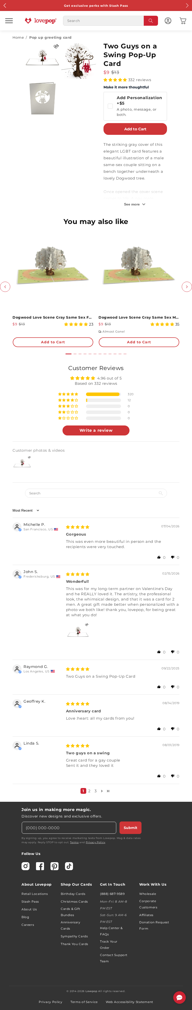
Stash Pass (30, 901)
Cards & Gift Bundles (70, 912)
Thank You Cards (74, 944)
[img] (78, 527)
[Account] (168, 21)
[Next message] (187, 5)
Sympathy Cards (74, 936)
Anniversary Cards (70, 925)
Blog (25, 917)
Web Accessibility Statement (129, 1002)
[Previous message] (5, 5)
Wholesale (147, 894)
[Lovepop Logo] (40, 21)
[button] (9, 20)
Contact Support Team (114, 958)
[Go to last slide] (5, 287)
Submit (130, 827)
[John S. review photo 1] (78, 633)
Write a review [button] (96, 430)
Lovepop (92, 991)
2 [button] (89, 791)
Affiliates (146, 915)
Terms (74, 842)
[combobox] (110, 21)
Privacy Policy (95, 842)
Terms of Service (84, 1002)
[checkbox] (135, 106)
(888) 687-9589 (112, 894)
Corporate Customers (148, 904)
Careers (28, 925)
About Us (29, 909)
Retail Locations (35, 894)
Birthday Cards (73, 894)
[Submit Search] (151, 21)
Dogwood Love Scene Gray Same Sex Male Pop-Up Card (139, 317)
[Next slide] (187, 287)
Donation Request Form (154, 925)
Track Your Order (109, 945)
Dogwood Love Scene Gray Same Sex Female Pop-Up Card (53, 317)
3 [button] (95, 791)
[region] (96, 581)
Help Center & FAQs (111, 931)
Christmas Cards (74, 901)
